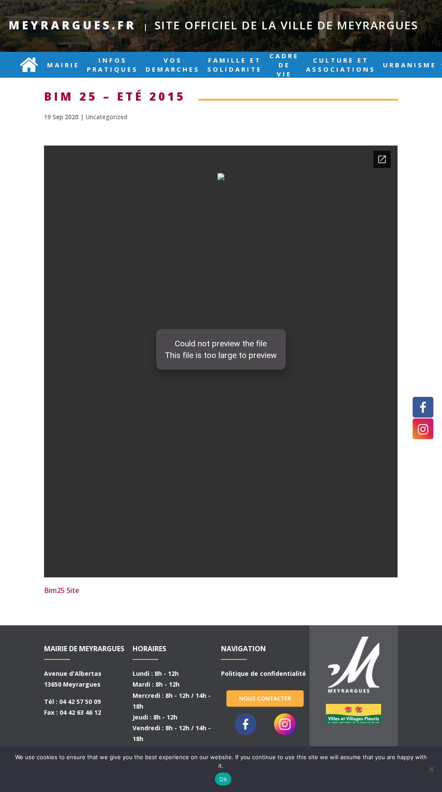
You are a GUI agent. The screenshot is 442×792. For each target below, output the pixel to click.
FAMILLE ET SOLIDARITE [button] (234, 64)
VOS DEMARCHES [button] (172, 64)
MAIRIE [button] (63, 64)
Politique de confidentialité (263, 673)
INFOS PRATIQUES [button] (112, 64)
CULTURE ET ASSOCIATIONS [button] (341, 64)
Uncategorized (106, 117)
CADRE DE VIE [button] (284, 64)
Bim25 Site (61, 590)
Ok (223, 779)
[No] (431, 769)
